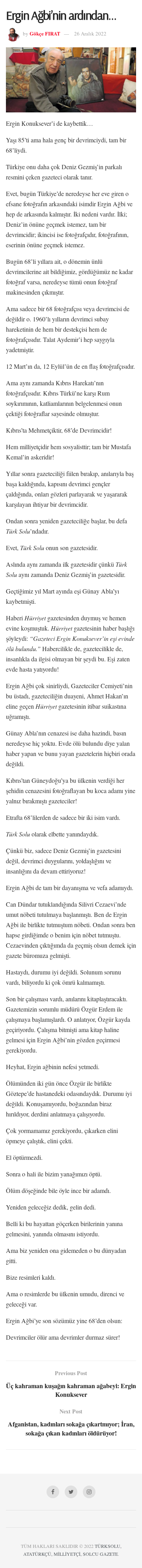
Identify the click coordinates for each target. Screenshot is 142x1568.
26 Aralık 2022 (90, 33)
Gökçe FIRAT (45, 33)
